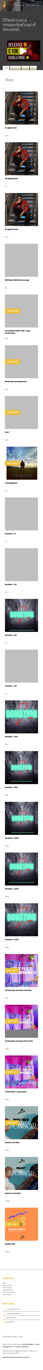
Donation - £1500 (12, 939)
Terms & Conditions (9, 1292)
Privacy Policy (7, 1294)
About (33, 5)
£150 (6, 998)
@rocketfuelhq (11, 1318)
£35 (6, 288)
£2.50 (6, 136)
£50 (6, 491)
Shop (13, 5)
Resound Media (28, 1344)
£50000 (7, 1252)
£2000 (7, 1150)
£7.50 (6, 237)
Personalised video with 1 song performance (17, 331)
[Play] (23, 50)
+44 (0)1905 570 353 (13, 1309)
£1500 (7, 947)
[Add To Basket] (21, 108)
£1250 (7, 897)
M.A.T (7, 432)
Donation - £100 (11, 736)
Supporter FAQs (7, 1290)
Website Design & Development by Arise (16, 1357)
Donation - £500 (11, 787)
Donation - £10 (11, 584)
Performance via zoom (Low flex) (18, 990)
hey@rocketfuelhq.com (14, 1313)
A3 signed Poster (11, 229)
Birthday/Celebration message (17, 280)
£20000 (7, 1201)
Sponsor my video (12, 1142)
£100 (6, 339)
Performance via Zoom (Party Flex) (19, 1041)
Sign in (38, 5)
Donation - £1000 (12, 838)
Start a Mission (7, 1288)
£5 (6, 186)
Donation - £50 (11, 686)
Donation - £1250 (12, 889)
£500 (6, 795)
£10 (6, 592)
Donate (28, 5)
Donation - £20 (11, 635)
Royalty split (10, 1244)
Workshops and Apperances (16, 381)
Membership (20, 5)
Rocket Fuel (8, 1278)
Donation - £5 (10, 533)
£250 (6, 389)
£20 (6, 643)
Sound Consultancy (21, 1347)
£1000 (7, 846)
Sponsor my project (13, 1193)
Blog (4, 1283)
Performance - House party (16, 1091)
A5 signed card (11, 128)
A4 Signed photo (11, 178)
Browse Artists (7, 1285)
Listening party (11, 483)
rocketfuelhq (11, 1322)
